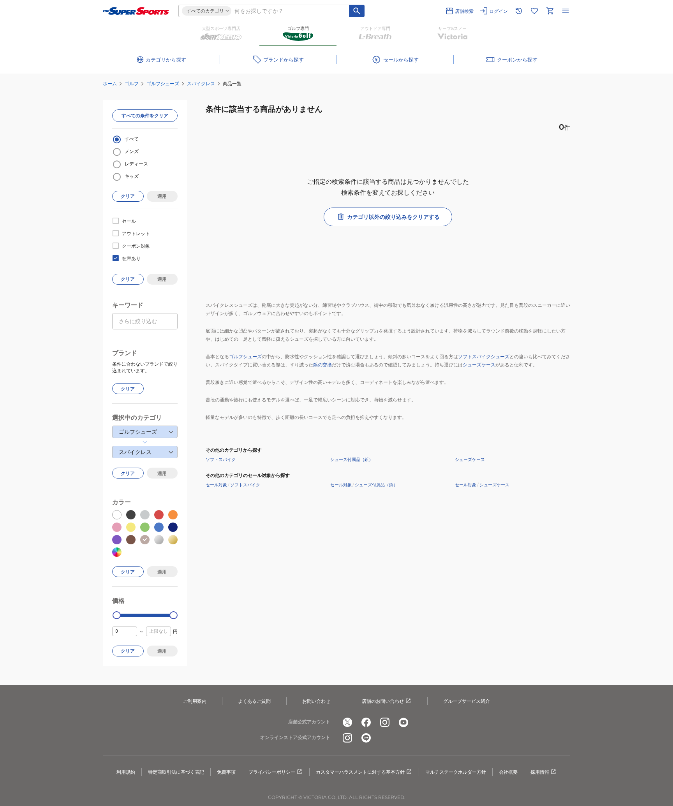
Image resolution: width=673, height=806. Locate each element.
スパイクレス (201, 83)
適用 (162, 196)
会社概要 (508, 772)
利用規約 (125, 772)
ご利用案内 (194, 701)
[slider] (117, 615)
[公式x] (347, 722)
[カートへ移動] (550, 11)
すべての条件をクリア (145, 115)
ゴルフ (132, 83)
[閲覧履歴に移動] (519, 11)
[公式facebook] (366, 722)
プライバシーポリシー (271, 772)
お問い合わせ (316, 701)
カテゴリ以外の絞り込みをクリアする (393, 216)
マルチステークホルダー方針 (455, 772)
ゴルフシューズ (162, 83)
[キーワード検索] (357, 11)
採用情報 (539, 772)
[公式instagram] (384, 722)
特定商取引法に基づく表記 (176, 772)
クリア (128, 196)
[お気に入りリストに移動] (534, 11)
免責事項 (226, 772)
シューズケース (479, 365)
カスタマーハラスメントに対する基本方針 (360, 772)
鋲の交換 (322, 365)
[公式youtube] (403, 722)
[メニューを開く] (565, 11)
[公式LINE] (366, 738)
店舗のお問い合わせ (383, 701)
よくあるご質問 (254, 701)
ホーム (110, 83)
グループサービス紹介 (466, 701)
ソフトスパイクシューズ (483, 356)
